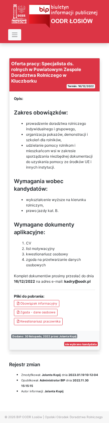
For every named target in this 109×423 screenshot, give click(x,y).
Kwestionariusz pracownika (40, 321)
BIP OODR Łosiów (29, 417)
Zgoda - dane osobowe (37, 312)
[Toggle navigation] (14, 34)
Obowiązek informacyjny (38, 303)
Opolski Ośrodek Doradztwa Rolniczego (74, 417)
